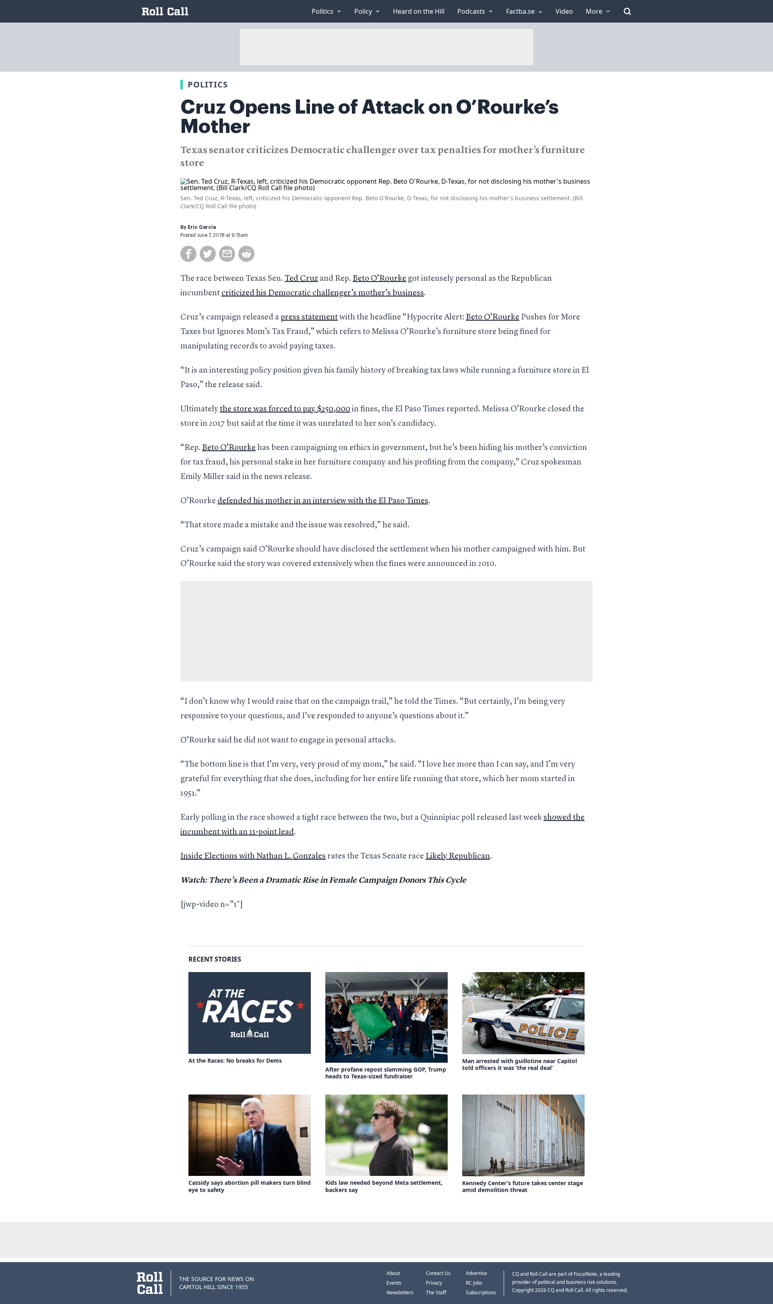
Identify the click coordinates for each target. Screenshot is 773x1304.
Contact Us (438, 1273)
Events (393, 1282)
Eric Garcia (202, 227)
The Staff (436, 1292)
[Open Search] (627, 11)
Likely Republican (458, 856)
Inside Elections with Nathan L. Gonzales (253, 856)
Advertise (476, 1273)
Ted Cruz (301, 279)
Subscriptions (481, 1292)
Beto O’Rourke (379, 279)
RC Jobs (474, 1282)
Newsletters (399, 1292)
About (393, 1273)
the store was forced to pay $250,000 (285, 409)
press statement (309, 317)
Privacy (434, 1282)
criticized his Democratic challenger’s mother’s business (322, 293)
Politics (208, 84)
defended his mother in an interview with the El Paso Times (322, 501)
